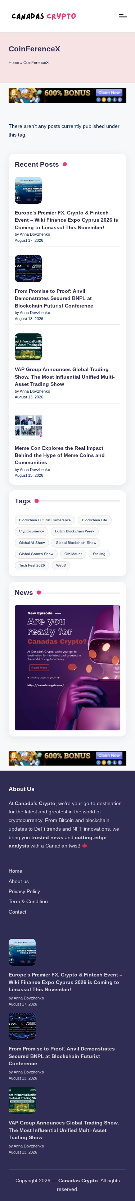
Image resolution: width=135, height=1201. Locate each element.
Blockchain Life (94, 520)
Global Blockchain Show (76, 543)
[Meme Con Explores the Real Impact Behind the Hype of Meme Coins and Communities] (28, 425)
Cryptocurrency (31, 531)
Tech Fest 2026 (32, 565)
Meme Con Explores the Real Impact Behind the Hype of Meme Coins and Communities (60, 455)
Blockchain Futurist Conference (45, 520)
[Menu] (122, 16)
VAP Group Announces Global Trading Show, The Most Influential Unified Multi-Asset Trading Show (65, 377)
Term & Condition (28, 901)
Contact (17, 912)
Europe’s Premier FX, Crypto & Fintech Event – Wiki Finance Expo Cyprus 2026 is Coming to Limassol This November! (66, 220)
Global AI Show (32, 543)
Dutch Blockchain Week (74, 531)
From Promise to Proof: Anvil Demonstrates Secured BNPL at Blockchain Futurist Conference (54, 298)
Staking (99, 554)
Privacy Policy (24, 891)
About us (19, 881)
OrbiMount (73, 554)
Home (14, 62)
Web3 (61, 565)
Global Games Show (36, 554)
